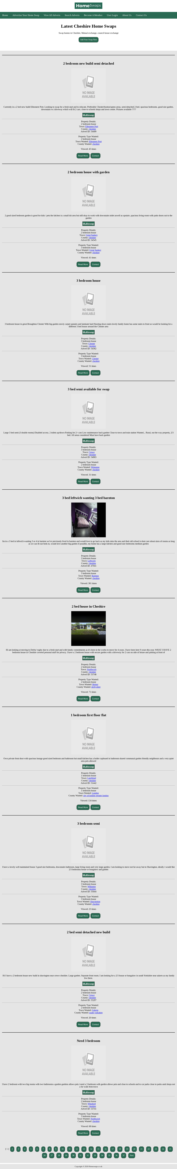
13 (84, 1149)
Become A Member (93, 15)
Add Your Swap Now (88, 40)
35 (109, 1155)
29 (66, 1155)
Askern (95, 1010)
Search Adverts (72, 15)
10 (62, 1149)
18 (120, 1149)
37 (124, 1155)
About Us (127, 15)
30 (73, 1155)
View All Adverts (52, 15)
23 (156, 1149)
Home (5, 15)
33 (95, 1155)
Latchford (91, 778)
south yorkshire (96, 1012)
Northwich (91, 669)
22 (149, 1149)
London (95, 793)
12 (77, 1149)
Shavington (95, 901)
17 (113, 1149)
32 (88, 1155)
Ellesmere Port (91, 126)
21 (141, 1149)
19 (127, 1149)
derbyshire (96, 687)
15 (98, 1149)
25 (170, 1149)
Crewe (92, 452)
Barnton (95, 576)
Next (132, 1155)
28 (59, 1155)
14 (91, 1149)
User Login (112, 15)
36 (116, 1155)
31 (80, 1155)
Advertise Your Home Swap (25, 15)
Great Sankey (92, 235)
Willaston (92, 886)
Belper (95, 684)
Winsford (92, 1104)
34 (102, 1155)
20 (134, 1149)
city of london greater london (96, 795)
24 (163, 1149)
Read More (83, 156)
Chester (91, 343)
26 (44, 1155)
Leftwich (92, 561)
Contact (95, 156)
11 (70, 1149)
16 (105, 1149)
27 (52, 1155)
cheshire (92, 129)
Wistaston (95, 467)
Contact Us (141, 15)
